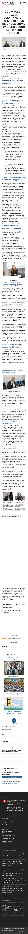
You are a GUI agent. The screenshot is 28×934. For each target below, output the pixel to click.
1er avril (13, 908)
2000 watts (13, 906)
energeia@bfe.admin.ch (7, 841)
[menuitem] (20, 3)
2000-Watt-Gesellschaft (13, 915)
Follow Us (15, 931)
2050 (9, 906)
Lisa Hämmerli (16, 71)
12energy (18, 906)
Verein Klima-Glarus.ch (17, 157)
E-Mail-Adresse (5, 741)
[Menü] (24, 3)
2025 (10, 908)
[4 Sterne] (5, 638)
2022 (7, 908)
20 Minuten (11, 910)
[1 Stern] (2, 638)
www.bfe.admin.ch (6, 842)
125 (16, 908)
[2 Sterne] (3, 638)
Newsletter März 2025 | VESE (9, 886)
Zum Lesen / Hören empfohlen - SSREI (11, 861)
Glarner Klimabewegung (8, 63)
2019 (16, 910)
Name (3, 734)
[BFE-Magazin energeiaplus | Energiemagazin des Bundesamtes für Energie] (11, 3)
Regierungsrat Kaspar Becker (14, 74)
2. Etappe (22, 915)
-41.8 (7, 910)
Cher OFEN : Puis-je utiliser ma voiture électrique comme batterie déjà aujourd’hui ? (12, 873)
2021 (4, 910)
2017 (22, 908)
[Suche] (20, 3)
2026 (19, 915)
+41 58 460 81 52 (12, 838)
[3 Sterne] (4, 638)
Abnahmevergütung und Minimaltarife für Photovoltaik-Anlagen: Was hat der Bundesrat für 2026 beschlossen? (13, 890)
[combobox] (12, 49)
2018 (19, 908)
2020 (4, 906)
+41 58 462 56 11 (12, 837)
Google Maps (5, 827)
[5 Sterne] (6, 638)
